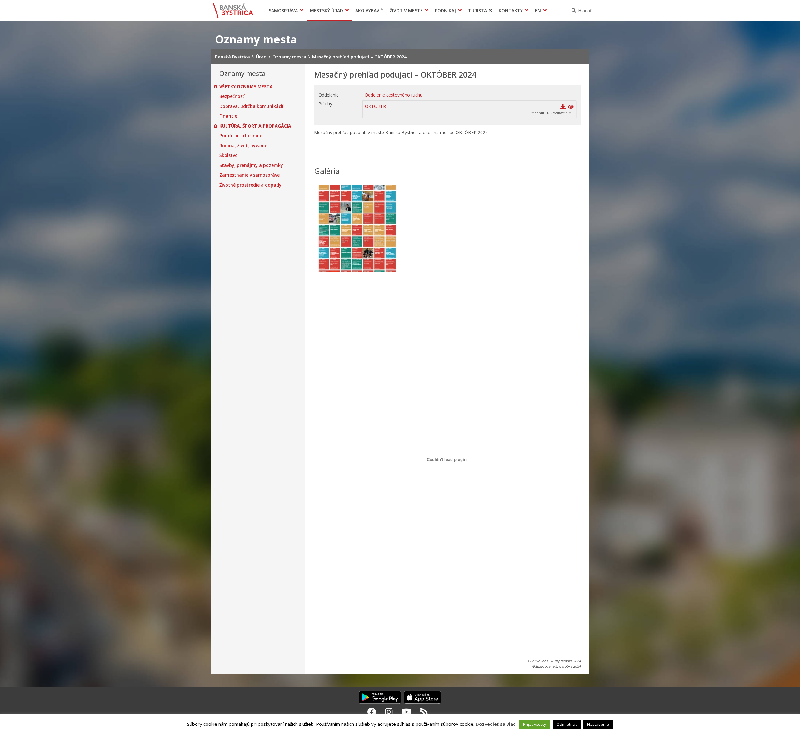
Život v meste (406, 10)
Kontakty (511, 10)
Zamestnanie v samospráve (249, 175)
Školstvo (228, 155)
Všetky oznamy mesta (246, 86)
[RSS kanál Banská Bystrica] (424, 712)
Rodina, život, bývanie (243, 145)
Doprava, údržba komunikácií (251, 106)
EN (538, 10)
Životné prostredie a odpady (250, 185)
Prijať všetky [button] (534, 724)
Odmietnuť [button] (567, 724)
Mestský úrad (326, 10)
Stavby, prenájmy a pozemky (251, 165)
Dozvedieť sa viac (496, 724)
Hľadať (585, 10)
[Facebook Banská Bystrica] (372, 712)
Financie (228, 116)
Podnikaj (445, 10)
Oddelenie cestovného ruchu (393, 95)
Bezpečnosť (231, 96)
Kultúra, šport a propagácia (255, 126)
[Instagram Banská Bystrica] (389, 712)
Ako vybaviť (369, 10)
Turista (477, 10)
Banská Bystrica (233, 10)
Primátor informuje (240, 135)
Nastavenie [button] (598, 724)
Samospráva (283, 10)
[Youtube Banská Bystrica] (407, 712)
